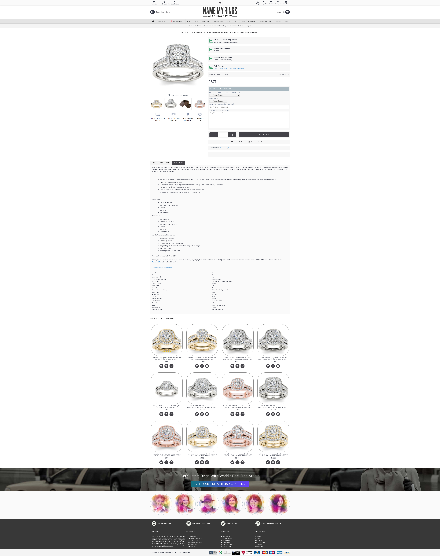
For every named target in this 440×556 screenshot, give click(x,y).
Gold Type (213, 98)
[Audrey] (279, 504)
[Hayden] (185, 504)
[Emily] (255, 504)
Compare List (227, 542)
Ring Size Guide (227, 544)
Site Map (192, 547)
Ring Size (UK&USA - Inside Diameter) (225, 92)
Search (259, 538)
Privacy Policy (194, 540)
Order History (227, 540)
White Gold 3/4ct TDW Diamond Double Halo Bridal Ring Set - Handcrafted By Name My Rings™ (238, 358)
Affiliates (260, 544)
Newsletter (260, 547)
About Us (193, 536)
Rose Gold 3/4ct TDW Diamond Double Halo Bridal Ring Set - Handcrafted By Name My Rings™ (167, 454)
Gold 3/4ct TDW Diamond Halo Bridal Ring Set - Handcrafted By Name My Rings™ (167, 406)
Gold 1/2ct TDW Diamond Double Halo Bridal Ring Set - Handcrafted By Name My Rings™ (202, 454)
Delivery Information (196, 538)
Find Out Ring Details (161, 163)
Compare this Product (258, 142)
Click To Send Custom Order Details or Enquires (229, 68)
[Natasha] (161, 504)
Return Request (227, 538)
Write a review (233, 148)
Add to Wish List (239, 142)
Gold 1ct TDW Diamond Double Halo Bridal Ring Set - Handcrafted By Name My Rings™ (202, 358)
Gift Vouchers (261, 542)
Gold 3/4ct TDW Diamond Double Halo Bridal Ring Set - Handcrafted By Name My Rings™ (167, 358)
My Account (226, 536)
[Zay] (208, 504)
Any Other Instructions (220, 110)
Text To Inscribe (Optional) (221, 104)
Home (259, 536)
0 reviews (223, 148)
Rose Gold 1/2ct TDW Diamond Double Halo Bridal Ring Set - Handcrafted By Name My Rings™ (238, 406)
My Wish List (227, 547)
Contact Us (193, 544)
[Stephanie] (232, 504)
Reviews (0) (178, 163)
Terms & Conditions (196, 542)
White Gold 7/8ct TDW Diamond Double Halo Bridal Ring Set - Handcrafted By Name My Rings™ (202, 406)
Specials (259, 540)
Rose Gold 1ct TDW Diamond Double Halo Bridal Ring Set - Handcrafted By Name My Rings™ (238, 454)
